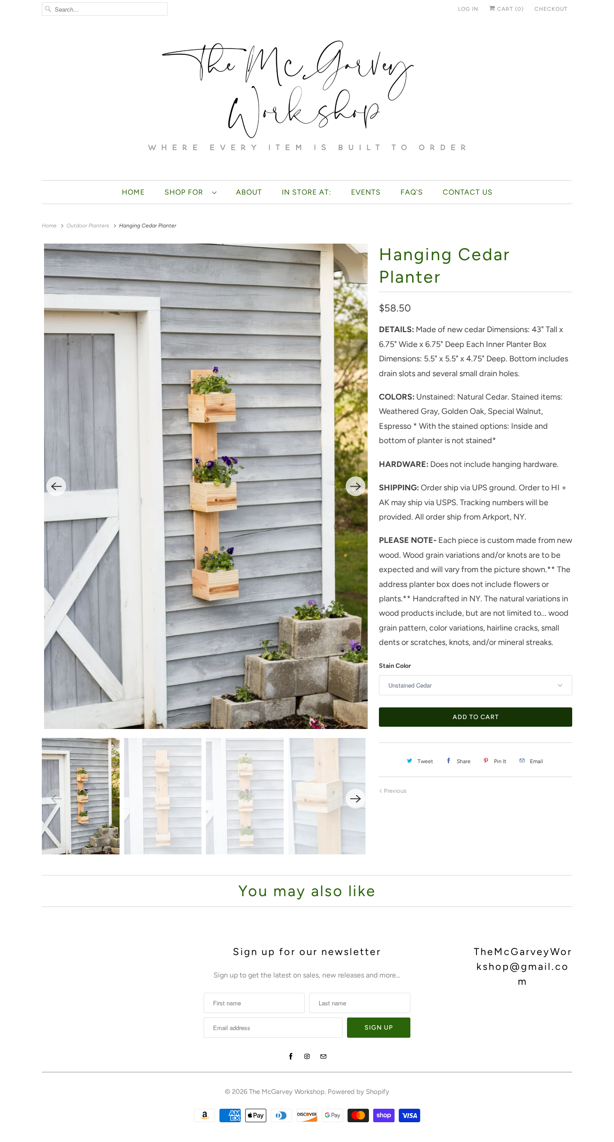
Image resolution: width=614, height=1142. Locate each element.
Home (133, 192)
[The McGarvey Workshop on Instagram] (307, 1056)
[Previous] (56, 486)
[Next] (355, 486)
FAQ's (411, 192)
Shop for (186, 192)
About (249, 192)
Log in (468, 9)
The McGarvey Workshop (287, 1092)
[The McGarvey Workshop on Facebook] (291, 1056)
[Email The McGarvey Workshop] (323, 1056)
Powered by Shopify (358, 1092)
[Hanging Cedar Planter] (206, 486)
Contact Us (468, 192)
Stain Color (395, 666)
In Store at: (306, 192)
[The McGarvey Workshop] (307, 101)
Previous (394, 790)
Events (366, 192)
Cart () (509, 9)
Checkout (551, 9)
